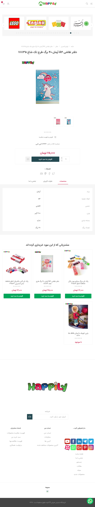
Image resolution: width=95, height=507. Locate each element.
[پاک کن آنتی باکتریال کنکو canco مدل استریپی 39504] (16, 264)
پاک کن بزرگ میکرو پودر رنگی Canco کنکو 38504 (78, 282)
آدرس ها (47, 441)
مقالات (79, 466)
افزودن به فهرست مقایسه (46, 137)
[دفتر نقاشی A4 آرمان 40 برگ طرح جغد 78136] (47, 264)
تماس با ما (79, 458)
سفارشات (47, 437)
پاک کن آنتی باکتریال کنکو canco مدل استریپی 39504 (16, 282)
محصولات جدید (79, 474)
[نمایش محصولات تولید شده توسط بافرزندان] (81, 23)
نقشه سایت (79, 454)
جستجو (79, 462)
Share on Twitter (53, 173)
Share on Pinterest (45, 173)
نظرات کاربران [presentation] (47, 181)
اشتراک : (48, 169)
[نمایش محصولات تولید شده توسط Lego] (14, 23)
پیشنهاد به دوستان (41, 173)
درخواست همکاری (16, 445)
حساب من (47, 433)
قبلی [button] (91, 25)
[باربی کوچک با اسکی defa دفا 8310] (78, 316)
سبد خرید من (16, 437)
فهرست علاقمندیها (16, 441)
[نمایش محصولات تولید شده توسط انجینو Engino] (36, 23)
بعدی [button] (3, 25)
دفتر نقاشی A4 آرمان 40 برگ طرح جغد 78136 (47, 282)
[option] (81, 23)
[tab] (63, 181)
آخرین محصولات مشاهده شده (47, 445)
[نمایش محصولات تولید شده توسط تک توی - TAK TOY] (59, 23)
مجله (79, 470)
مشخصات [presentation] (63, 181)
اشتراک (29, 417)
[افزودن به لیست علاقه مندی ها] (28, 159)
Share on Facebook (49, 173)
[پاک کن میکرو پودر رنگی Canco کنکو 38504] (78, 264)
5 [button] (70, 33)
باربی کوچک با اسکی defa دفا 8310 (78, 334)
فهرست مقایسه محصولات (16, 433)
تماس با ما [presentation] (32, 181)
